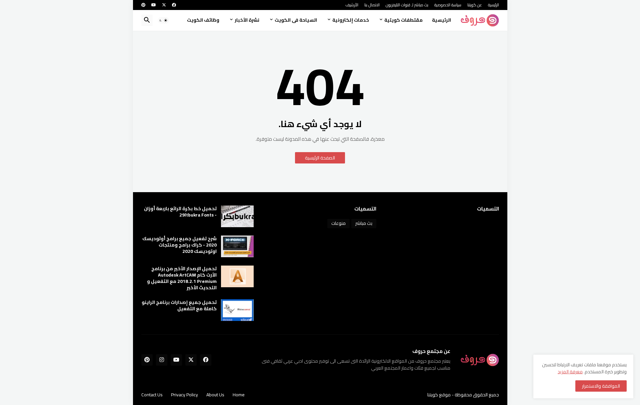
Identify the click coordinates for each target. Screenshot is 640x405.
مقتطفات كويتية (403, 20)
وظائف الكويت (203, 20)
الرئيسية (493, 5)
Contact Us (152, 394)
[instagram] (161, 360)
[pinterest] (143, 5)
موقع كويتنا (439, 394)
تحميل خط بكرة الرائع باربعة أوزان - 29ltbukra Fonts (180, 212)
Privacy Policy (184, 394)
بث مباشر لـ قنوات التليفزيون (407, 5)
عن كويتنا (474, 5)
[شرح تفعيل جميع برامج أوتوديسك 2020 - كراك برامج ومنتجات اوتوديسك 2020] (237, 246)
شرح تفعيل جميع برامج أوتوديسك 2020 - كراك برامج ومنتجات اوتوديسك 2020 (179, 245)
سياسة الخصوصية (447, 5)
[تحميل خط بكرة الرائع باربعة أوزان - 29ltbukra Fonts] (237, 216)
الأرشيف (351, 5)
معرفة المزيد (570, 371)
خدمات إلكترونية (350, 20)
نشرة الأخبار (247, 20)
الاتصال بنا (372, 5)
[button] (163, 20)
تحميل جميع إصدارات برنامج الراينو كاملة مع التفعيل (179, 305)
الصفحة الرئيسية (320, 157)
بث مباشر (363, 223)
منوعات (338, 223)
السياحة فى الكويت (296, 20)
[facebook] (174, 5)
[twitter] (164, 5)
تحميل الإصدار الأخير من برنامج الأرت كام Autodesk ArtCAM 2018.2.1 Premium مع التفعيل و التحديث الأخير (182, 278)
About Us (215, 394)
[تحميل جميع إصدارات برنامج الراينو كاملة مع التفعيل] (237, 310)
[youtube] (153, 5)
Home (239, 394)
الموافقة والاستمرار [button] (601, 386)
